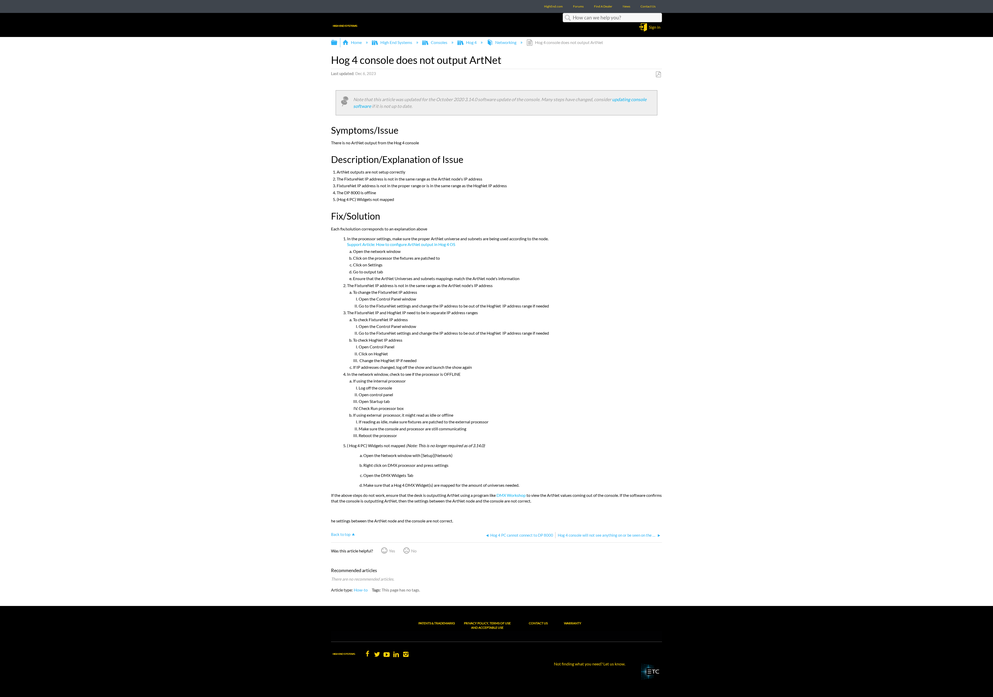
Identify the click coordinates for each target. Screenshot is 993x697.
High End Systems (396, 42)
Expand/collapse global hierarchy (337, 42)
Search (568, 17)
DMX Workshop (511, 495)
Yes (392, 550)
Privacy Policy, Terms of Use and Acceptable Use (487, 625)
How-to (361, 589)
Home (356, 42)
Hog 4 (471, 42)
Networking (505, 42)
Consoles (439, 42)
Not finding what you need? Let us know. (589, 663)
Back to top (340, 534)
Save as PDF (658, 74)
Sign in (654, 26)
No (414, 550)
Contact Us (538, 623)
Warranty (572, 623)
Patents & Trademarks (436, 623)
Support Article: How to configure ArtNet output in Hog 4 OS (401, 244)
